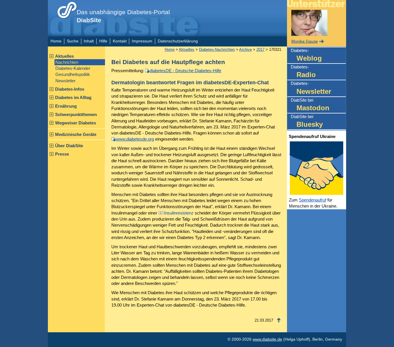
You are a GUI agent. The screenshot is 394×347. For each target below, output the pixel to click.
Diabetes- (306, 55)
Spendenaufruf (312, 199)
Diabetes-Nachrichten (217, 49)
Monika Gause (304, 41)
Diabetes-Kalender (72, 68)
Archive (245, 49)
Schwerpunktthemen (76, 114)
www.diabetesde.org (135, 139)
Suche (72, 41)
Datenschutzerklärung (178, 41)
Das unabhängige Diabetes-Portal (123, 16)
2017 (260, 49)
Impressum (142, 41)
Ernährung (66, 106)
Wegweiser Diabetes (75, 122)
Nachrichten (66, 62)
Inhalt (89, 41)
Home (55, 41)
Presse (62, 154)
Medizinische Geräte (75, 134)
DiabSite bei (310, 105)
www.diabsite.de (267, 339)
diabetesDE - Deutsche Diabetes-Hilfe (185, 70)
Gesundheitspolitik (72, 74)
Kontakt (120, 41)
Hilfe (103, 41)
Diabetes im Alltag (73, 97)
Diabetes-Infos (69, 89)
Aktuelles (64, 56)
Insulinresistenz (179, 212)
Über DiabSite (69, 145)
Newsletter (65, 80)
